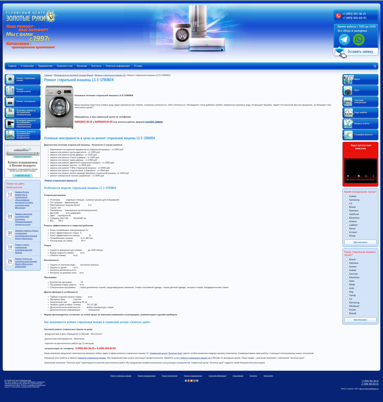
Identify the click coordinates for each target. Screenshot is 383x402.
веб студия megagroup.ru (369, 389)
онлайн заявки (154, 122)
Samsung (354, 199)
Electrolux (354, 217)
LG (350, 203)
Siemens (353, 210)
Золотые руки (25, 380)
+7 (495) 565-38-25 (354, 14)
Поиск (374, 66)
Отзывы (138, 66)
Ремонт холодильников (146, 376)
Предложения (45, 66)
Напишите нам (65, 66)
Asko (351, 281)
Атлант (353, 232)
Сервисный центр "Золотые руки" (166, 353)
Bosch (352, 207)
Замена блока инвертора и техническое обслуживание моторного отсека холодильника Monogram (24, 200)
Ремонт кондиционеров (193, 376)
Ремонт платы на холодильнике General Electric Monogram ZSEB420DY (26, 263)
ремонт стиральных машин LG (196, 358)
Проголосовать (360, 242)
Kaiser (352, 309)
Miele (352, 284)
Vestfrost (354, 214)
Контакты (96, 66)
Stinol (352, 228)
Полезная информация (118, 66)
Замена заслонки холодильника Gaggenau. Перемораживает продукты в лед (23, 219)
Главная (12, 66)
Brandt (352, 313)
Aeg (351, 291)
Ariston (353, 221)
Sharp (352, 235)
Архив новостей (14, 187)
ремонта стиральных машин (92, 358)
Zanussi (353, 273)
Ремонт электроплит (170, 376)
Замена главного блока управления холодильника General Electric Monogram (26, 234)
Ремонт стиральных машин (120, 376)
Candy (352, 295)
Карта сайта (268, 376)
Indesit (352, 196)
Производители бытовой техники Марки (73, 75)
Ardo (351, 288)
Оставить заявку (360, 51)
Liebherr (353, 225)
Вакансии (82, 66)
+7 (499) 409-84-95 (354, 18)
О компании (27, 66)
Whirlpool (354, 306)
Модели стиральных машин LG (110, 75)
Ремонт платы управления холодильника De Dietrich (23, 248)
